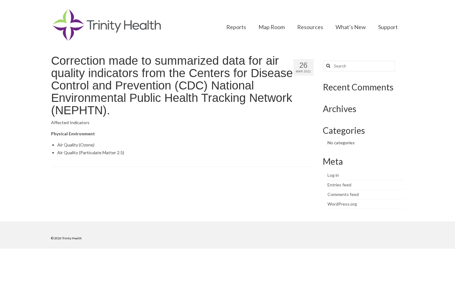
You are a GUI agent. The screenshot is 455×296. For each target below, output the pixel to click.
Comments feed (343, 194)
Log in (333, 175)
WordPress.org (342, 204)
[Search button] (327, 66)
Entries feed (339, 184)
